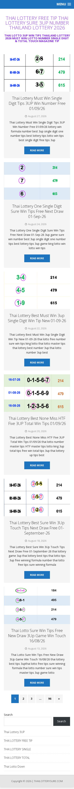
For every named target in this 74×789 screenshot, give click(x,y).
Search (8, 715)
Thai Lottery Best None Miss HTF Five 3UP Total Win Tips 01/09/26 (37, 421)
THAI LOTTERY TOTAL (17, 758)
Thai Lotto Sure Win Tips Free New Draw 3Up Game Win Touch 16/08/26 (37, 636)
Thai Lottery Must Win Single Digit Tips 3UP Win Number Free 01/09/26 (37, 103)
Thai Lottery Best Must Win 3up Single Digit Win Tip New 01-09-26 (37, 318)
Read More (37, 150)
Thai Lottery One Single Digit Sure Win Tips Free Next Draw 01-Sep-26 (37, 211)
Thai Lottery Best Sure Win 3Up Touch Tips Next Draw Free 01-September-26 (37, 528)
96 (49, 698)
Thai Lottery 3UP (14, 732)
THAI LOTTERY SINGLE (17, 749)
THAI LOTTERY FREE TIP (18, 741)
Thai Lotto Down (14, 766)
